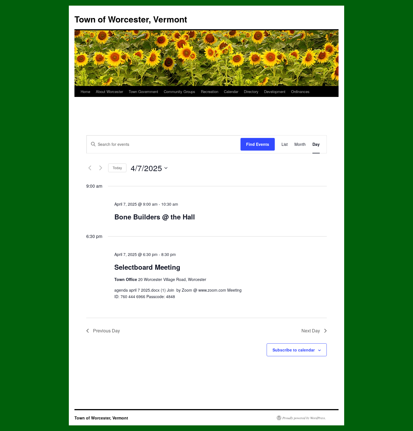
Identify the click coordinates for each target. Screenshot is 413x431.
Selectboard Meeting (147, 267)
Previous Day (106, 330)
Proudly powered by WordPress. (304, 418)
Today (117, 167)
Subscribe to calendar (294, 350)
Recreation (209, 91)
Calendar (231, 91)
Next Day (310, 330)
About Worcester (109, 91)
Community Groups (179, 91)
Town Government (143, 91)
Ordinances (300, 91)
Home (85, 91)
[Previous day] (89, 168)
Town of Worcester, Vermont (130, 19)
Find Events (257, 144)
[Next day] (100, 168)
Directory (251, 91)
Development (274, 91)
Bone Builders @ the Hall (154, 216)
